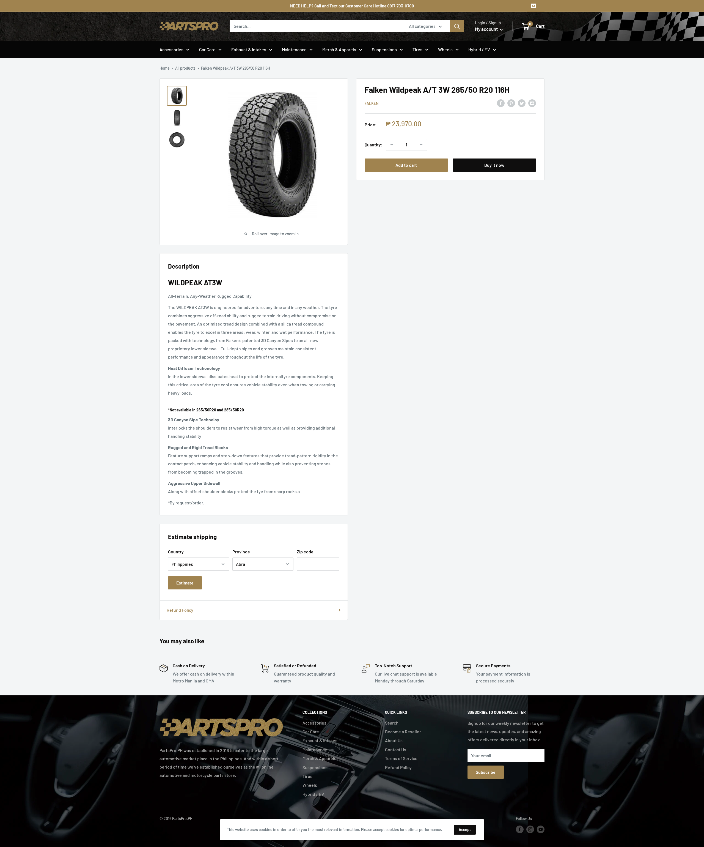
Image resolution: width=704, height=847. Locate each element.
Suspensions (384, 49)
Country (176, 551)
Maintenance (294, 49)
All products (185, 68)
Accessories (171, 49)
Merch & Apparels (339, 49)
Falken (371, 103)
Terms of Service (401, 758)
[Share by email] (532, 103)
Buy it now (494, 164)
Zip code (305, 551)
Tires (417, 49)
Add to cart (406, 164)
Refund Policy (180, 610)
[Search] (457, 26)
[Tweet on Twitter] (522, 103)
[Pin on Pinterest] (511, 103)
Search (391, 722)
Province (241, 551)
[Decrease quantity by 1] (392, 144)
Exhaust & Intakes (248, 49)
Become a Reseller (403, 731)
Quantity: (374, 144)
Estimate (185, 582)
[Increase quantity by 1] (421, 144)
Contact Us (395, 749)
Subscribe (486, 772)
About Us (394, 740)
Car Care (207, 49)
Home (165, 68)
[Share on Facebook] (501, 103)
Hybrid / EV (479, 49)
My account (487, 29)
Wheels (445, 49)
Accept (465, 829)
